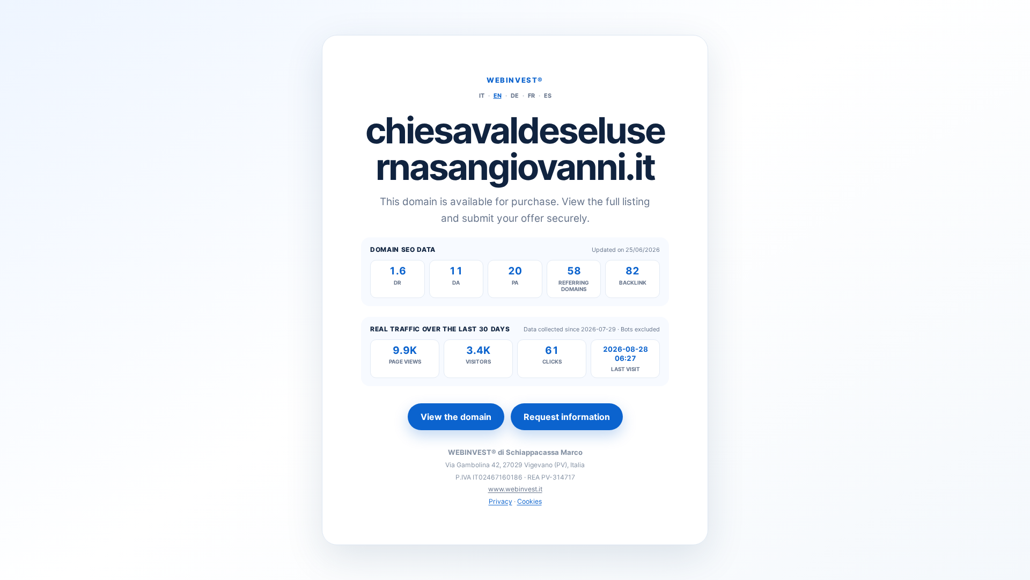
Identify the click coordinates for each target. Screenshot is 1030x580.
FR (531, 95)
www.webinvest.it (515, 489)
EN (498, 95)
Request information (567, 416)
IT (481, 95)
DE (515, 95)
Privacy (500, 501)
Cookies (529, 501)
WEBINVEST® (515, 80)
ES (547, 95)
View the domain (456, 416)
